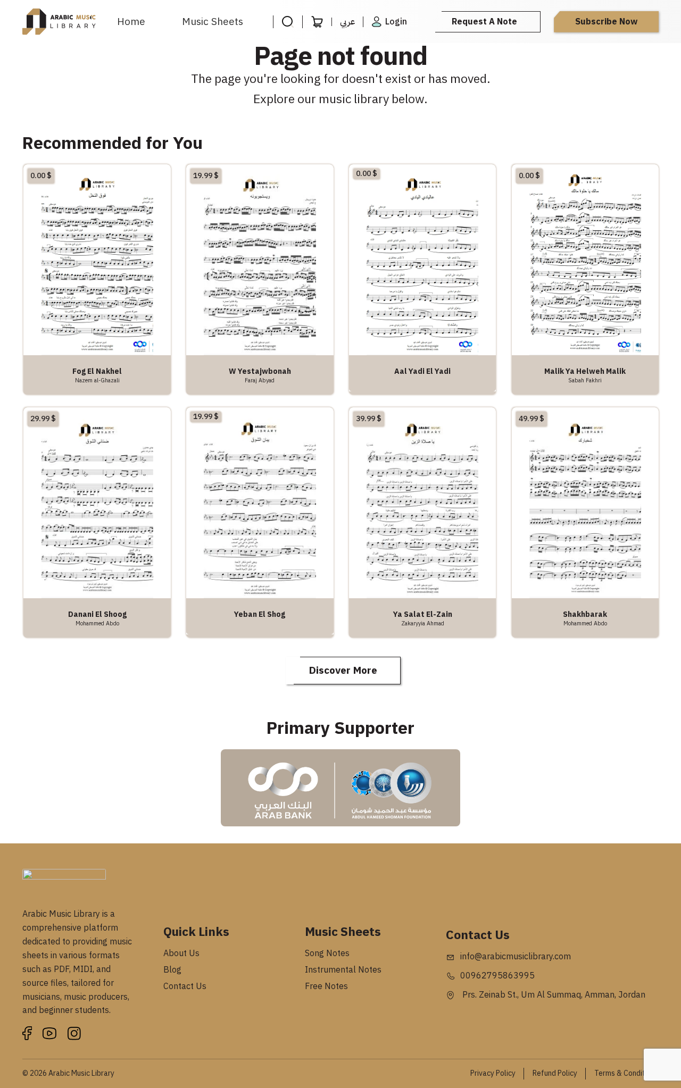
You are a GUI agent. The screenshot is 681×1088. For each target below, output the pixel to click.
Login (396, 21)
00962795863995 (497, 975)
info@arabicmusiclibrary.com (515, 956)
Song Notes (327, 953)
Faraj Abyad (260, 380)
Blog (172, 970)
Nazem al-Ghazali (97, 380)
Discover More (343, 670)
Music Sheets (212, 21)
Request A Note (484, 21)
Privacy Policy (493, 1073)
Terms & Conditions (626, 1073)
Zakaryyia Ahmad (422, 623)
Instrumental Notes (343, 970)
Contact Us (184, 986)
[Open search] (287, 21)
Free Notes (326, 986)
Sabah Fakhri (585, 380)
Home (131, 21)
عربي (347, 22)
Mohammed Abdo (97, 623)
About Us (181, 953)
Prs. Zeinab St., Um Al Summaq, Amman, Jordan (552, 995)
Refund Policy (555, 1073)
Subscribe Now (606, 21)
